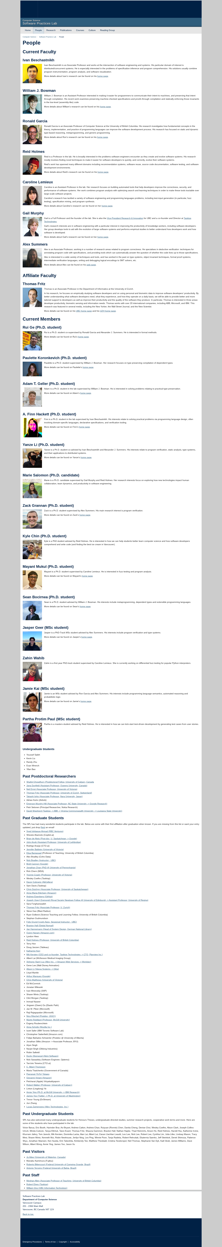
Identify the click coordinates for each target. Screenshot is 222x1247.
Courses (80, 30)
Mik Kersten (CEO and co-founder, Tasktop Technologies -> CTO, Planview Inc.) (64, 954)
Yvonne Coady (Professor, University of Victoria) (49, 875)
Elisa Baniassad (34, 853)
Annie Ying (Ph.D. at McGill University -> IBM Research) (53, 1092)
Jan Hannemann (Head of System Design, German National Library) (59, 929)
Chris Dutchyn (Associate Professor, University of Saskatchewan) (57, 889)
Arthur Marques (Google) (38, 976)
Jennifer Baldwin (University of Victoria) (45, 849)
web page (91, 265)
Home (28, 30)
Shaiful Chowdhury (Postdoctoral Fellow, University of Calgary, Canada (60, 782)
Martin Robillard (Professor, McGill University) (48, 1020)
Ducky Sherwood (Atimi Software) (42, 1056)
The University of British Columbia (29, 9)
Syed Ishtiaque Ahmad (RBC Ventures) (44, 831)
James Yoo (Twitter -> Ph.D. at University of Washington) (53, 1096)
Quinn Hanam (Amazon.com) (40, 933)
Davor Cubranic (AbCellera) (39, 882)
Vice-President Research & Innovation (125, 218)
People (38, 30)
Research (51, 30)
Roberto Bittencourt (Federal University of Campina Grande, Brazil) (58, 1164)
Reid (43, 827)
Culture (92, 30)
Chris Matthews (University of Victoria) (44, 980)
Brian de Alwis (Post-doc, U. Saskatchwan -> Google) (51, 838)
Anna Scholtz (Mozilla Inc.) (39, 1027)
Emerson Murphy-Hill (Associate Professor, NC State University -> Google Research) (66, 803)
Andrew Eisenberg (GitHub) (39, 896)
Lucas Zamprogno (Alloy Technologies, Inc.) (47, 1107)
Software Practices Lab (47, 37)
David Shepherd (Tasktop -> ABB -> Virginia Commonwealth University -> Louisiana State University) (74, 811)
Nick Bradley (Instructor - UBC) (41, 860)
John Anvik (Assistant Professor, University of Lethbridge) (53, 842)
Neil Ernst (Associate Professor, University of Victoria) (51, 789)
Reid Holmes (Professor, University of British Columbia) (52, 940)
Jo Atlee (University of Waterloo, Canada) (46, 1157)
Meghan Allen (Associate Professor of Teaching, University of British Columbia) (63, 1181)
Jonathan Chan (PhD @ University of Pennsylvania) (51, 867)
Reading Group (107, 30)
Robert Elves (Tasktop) (37, 1184)
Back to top (28, 1214)
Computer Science (29, 37)
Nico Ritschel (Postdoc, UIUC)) (41, 1016)
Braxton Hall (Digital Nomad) (40, 925)
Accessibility (75, 1242)
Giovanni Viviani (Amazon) (39, 1078)
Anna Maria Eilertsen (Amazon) (41, 893)
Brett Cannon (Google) (37, 864)
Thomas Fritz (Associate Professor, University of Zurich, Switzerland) (59, 793)
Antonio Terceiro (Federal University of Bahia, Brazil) (51, 1168)
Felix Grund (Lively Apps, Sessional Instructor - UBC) (51, 922)
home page (102, 76)
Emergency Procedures (32, 1242)
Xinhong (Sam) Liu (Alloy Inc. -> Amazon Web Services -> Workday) (58, 962)
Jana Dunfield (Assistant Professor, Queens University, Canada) (56, 785)
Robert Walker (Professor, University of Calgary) (49, 1085)
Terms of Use (50, 1242)
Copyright (63, 1242)
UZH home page (108, 311)
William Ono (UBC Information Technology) (46, 1188)
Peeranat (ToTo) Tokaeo (37, 1074)
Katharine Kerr (33, 951)
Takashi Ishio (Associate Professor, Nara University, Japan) (54, 796)
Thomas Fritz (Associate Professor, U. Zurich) (48, 907)
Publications (66, 30)
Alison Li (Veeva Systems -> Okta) (42, 969)
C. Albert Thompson (35, 1067)
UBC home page (84, 311)
